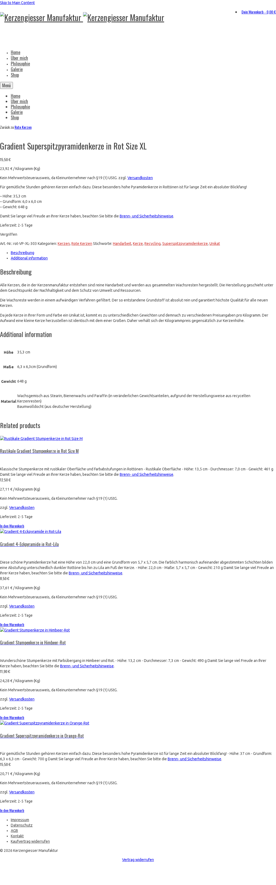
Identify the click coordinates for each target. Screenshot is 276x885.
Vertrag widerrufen (138, 860)
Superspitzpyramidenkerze (185, 243)
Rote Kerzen (23, 127)
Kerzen (64, 243)
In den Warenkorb (12, 526)
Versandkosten (140, 178)
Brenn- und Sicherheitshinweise (146, 216)
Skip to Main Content (17, 3)
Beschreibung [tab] (22, 253)
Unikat (214, 243)
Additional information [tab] (29, 258)
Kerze (138, 243)
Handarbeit (122, 243)
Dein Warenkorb (259, 12)
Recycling (152, 243)
